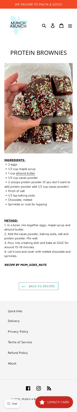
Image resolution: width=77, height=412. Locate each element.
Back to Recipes (41, 286)
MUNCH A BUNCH (32, 399)
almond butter (25, 173)
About (12, 363)
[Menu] (70, 25)
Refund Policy (18, 352)
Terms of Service (20, 342)
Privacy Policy (18, 331)
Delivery (14, 321)
